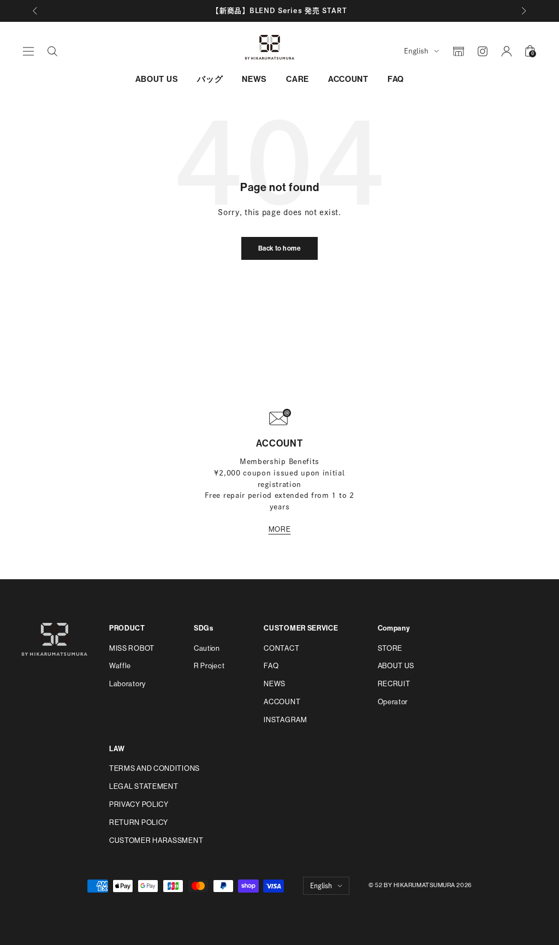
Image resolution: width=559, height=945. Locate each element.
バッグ (210, 79)
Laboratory (127, 684)
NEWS (254, 79)
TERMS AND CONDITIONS (154, 768)
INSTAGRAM (285, 720)
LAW (117, 749)
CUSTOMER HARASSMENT (156, 840)
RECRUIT (394, 684)
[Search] (52, 51)
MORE (280, 529)
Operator (393, 702)
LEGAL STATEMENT (144, 786)
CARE (297, 79)
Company (394, 628)
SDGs (203, 628)
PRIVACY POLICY (139, 804)
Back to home (279, 248)
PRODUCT (127, 628)
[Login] (506, 51)
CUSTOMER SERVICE (301, 628)
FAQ (396, 79)
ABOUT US (157, 79)
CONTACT (281, 648)
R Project (209, 666)
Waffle (120, 666)
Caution (207, 648)
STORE (390, 648)
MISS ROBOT (131, 648)
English (416, 51)
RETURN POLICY (138, 822)
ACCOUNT (348, 79)
